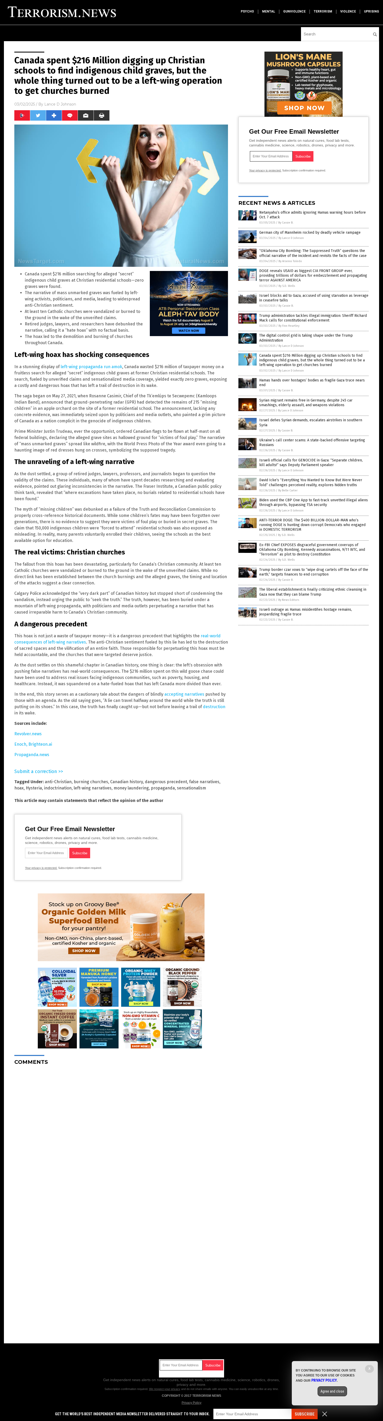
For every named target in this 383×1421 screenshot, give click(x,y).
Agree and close (332, 1391)
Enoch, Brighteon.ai (33, 744)
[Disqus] (121, 1134)
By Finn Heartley (289, 326)
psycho (247, 11)
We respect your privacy (164, 1389)
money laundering (131, 788)
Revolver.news (28, 733)
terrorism (323, 11)
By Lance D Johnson (291, 238)
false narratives (204, 781)
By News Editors (288, 600)
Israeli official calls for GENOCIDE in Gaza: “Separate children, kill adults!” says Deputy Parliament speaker (311, 462)
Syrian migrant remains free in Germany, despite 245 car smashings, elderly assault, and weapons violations (306, 402)
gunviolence (294, 11)
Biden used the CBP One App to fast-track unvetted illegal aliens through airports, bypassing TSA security (313, 502)
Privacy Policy (191, 1403)
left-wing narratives (93, 788)
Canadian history (126, 781)
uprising (371, 11)
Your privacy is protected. (41, 867)
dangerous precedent (166, 781)
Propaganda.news (31, 754)
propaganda (163, 788)
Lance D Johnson (60, 104)
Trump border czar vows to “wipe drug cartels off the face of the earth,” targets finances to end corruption (313, 572)
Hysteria (34, 788)
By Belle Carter (288, 490)
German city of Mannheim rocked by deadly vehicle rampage (310, 232)
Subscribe (304, 1414)
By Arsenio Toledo (290, 261)
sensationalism (191, 788)
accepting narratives (184, 694)
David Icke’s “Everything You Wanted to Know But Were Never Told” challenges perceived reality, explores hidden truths (310, 482)
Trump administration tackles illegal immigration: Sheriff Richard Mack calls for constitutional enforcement (313, 318)
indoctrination (58, 788)
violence (348, 11)
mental (268, 11)
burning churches (91, 781)
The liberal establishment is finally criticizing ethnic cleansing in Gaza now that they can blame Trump (312, 591)
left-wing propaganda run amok (91, 366)
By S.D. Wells (287, 286)
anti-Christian (58, 781)
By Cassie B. (285, 222)
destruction (214, 706)
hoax (19, 788)
